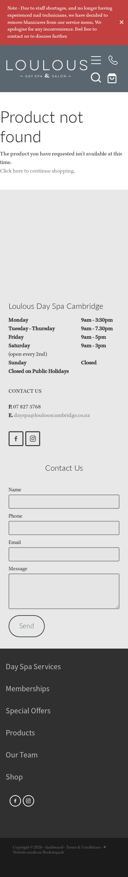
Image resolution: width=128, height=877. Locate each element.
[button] (96, 77)
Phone (15, 516)
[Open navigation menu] (96, 60)
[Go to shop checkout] (113, 77)
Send (26, 626)
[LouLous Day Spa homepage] (46, 69)
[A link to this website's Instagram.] (32, 438)
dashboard (54, 847)
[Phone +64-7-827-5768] (113, 60)
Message (18, 569)
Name (15, 490)
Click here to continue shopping (37, 171)
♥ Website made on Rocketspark (59, 850)
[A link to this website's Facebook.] (16, 438)
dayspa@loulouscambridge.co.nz (52, 415)
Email (15, 542)
